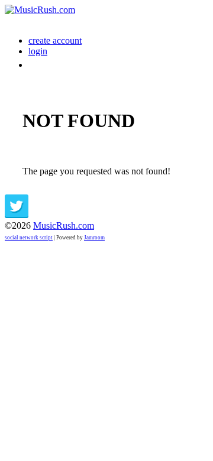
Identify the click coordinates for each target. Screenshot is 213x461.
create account (55, 40)
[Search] (34, 65)
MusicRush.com (63, 225)
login (37, 51)
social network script (29, 238)
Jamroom (94, 238)
